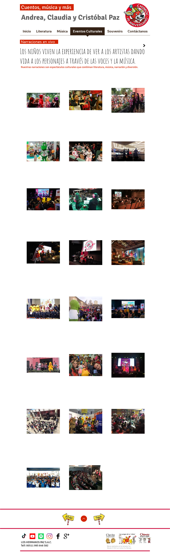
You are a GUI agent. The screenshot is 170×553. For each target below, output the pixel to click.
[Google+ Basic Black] (66, 536)
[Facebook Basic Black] (58, 536)
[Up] (84, 519)
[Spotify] (41, 536)
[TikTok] (24, 536)
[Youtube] (32, 536)
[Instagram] (49, 536)
